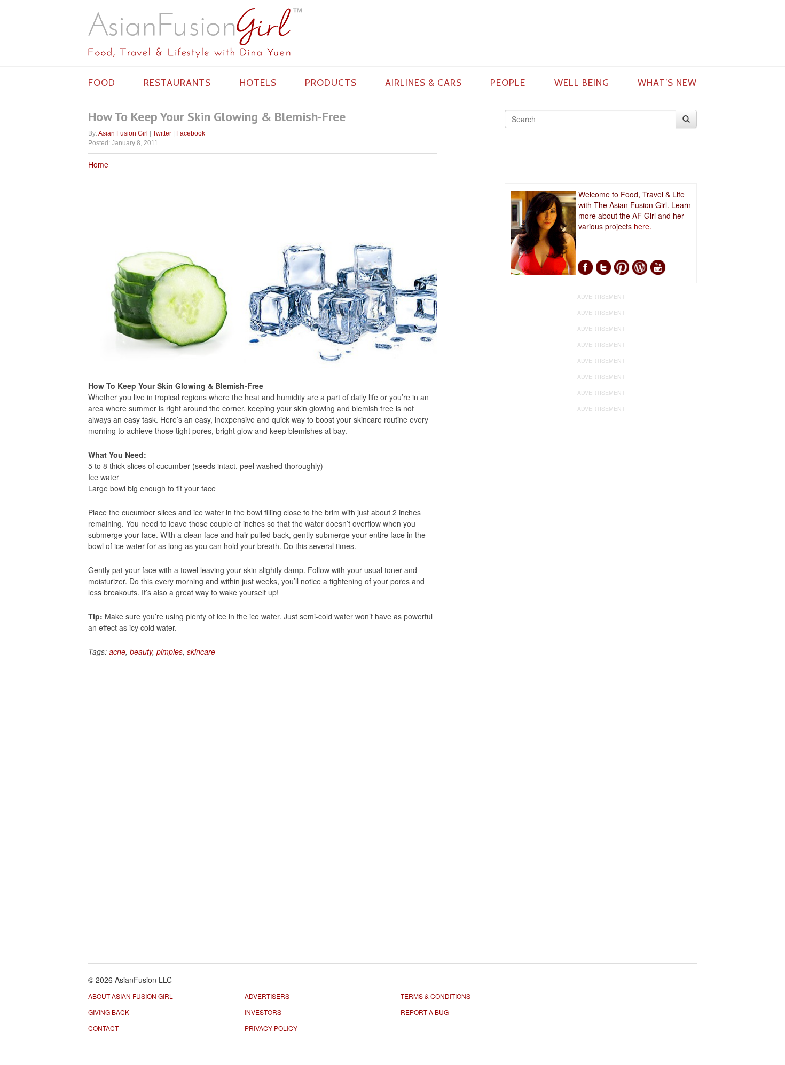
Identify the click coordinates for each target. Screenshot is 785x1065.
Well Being (581, 82)
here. (642, 226)
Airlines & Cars (423, 82)
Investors (263, 1011)
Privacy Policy (271, 1027)
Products (331, 82)
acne (117, 651)
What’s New (667, 82)
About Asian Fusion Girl (130, 995)
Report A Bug (425, 1011)
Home (98, 164)
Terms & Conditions (435, 995)
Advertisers (267, 995)
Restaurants (177, 82)
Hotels (258, 82)
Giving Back (108, 1011)
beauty (141, 651)
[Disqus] (262, 806)
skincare (201, 651)
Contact (103, 1027)
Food (101, 82)
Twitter (162, 133)
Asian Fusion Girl (123, 133)
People (507, 82)
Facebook (190, 133)
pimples (169, 651)
